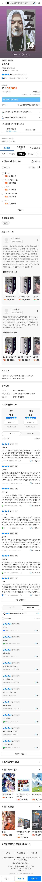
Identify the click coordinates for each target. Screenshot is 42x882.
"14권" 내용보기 (21, 587)
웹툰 (23, 376)
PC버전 (13, 868)
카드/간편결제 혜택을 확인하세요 (28, 105)
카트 (39, 3)
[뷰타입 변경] (39, 167)
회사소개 (19, 868)
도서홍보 (19, 871)
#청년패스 (6, 223)
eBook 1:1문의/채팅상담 (20, 860)
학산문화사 (5, 71)
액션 (23, 379)
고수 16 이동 (23, 174)
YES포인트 (5, 92)
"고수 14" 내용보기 (21, 452)
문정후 (4, 68)
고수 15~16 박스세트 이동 (23, 181)
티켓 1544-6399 (21, 857)
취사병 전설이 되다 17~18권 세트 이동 (23, 827)
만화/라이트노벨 (15, 376)
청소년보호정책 (30, 866)
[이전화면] (2, 3)
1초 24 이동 (8, 824)
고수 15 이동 (23, 188)
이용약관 (10, 866)
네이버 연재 (29, 376)
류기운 (9, 68)
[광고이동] (34, 3)
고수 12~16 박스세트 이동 (23, 195)
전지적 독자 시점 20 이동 (8, 787)
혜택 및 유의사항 (11, 427)
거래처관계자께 (27, 868)
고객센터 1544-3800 (8, 857)
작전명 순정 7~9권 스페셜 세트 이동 (23, 790)
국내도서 (5, 376)
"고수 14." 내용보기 (21, 564)
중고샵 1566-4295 (34, 857)
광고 (24, 871)
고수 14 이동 (23, 202)
